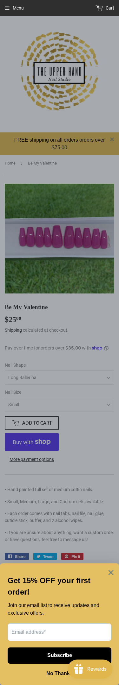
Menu (18, 8)
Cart (109, 8)
